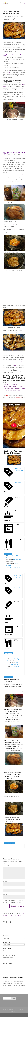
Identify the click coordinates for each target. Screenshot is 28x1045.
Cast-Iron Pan (11, 224)
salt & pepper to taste (15, 567)
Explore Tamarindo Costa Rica (10, 953)
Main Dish (20, 470)
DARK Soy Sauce (17, 559)
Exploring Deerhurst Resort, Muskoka (12, 960)
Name (5, 881)
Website (5, 894)
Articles (21, 16)
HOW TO (13, 1011)
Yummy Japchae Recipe (8, 957)
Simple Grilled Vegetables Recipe (11, 384)
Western (20, 482)
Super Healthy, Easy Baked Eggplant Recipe (14, 388)
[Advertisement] (14, 136)
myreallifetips (7, 16)
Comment (6, 865)
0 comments (11, 19)
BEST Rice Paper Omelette (9, 955)
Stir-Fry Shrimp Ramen (8, 950)
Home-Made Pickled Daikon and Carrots (13, 386)
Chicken (9, 18)
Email (4, 888)
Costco (11, 72)
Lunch (19, 18)
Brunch (4, 18)
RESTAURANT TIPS (19, 1009)
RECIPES (5, 19)
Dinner (12, 18)
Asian (16, 482)
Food (16, 18)
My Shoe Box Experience (8, 1009)
